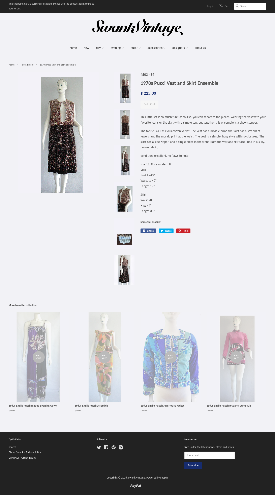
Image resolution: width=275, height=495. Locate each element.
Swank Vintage (136, 478)
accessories (155, 48)
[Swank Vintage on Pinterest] (113, 448)
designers (179, 48)
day (98, 48)
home (73, 48)
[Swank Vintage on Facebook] (106, 448)
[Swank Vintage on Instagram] (121, 448)
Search (12, 447)
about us (200, 48)
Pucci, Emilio (27, 65)
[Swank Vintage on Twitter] (99, 448)
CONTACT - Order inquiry (22, 458)
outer (135, 48)
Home (11, 65)
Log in (210, 6)
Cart (227, 6)
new (86, 48)
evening (116, 48)
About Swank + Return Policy (25, 452)
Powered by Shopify (157, 478)
